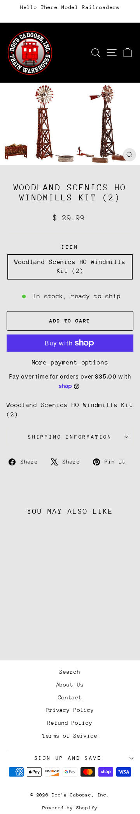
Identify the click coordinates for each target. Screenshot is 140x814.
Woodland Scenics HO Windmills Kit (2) (70, 266)
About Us (70, 684)
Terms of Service (70, 736)
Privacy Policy (70, 710)
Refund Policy (69, 723)
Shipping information (70, 437)
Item (69, 247)
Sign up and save (68, 758)
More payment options (70, 362)
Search (70, 672)
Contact (70, 697)
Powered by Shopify (69, 807)
